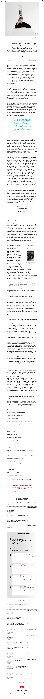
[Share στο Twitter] (34, 283)
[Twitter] (37, 34)
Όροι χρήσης (12, 693)
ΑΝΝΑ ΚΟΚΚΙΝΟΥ (22, 479)
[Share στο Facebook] (32, 283)
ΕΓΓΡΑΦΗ (30, 490)
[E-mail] (34, 60)
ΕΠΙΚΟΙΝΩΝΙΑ (22, 684)
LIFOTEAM (22, 56)
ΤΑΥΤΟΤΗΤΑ (22, 682)
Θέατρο (22, 41)
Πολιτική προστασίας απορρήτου (21, 693)
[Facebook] (35, 34)
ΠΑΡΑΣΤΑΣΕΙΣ (29, 479)
